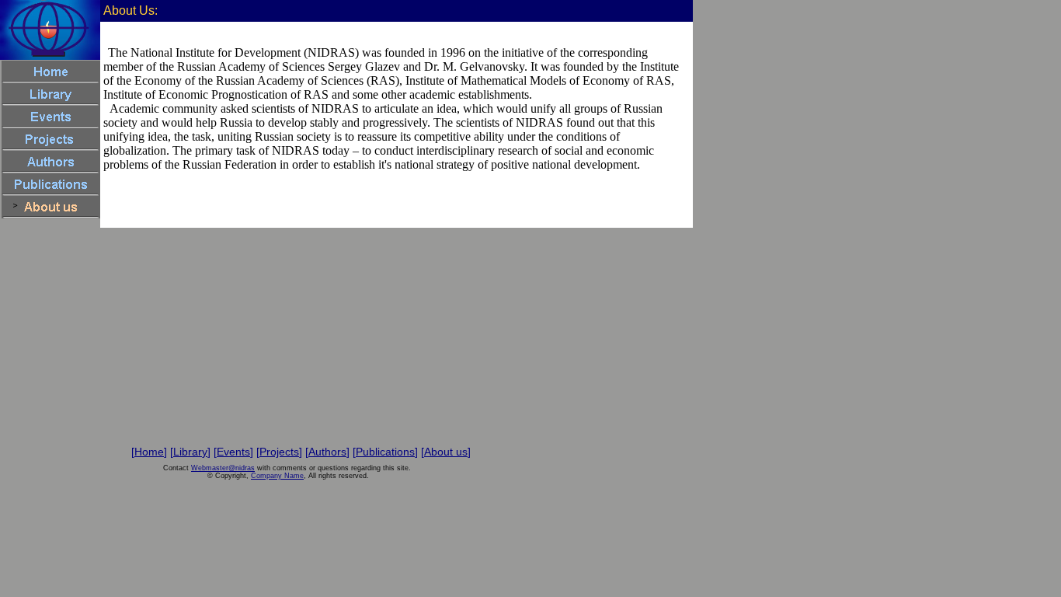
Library (190, 451)
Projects (279, 451)
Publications (385, 451)
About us (446, 451)
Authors (327, 451)
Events (233, 451)
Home (149, 451)
